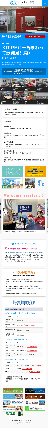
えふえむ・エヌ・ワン (24, 3)
